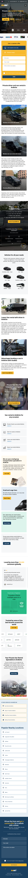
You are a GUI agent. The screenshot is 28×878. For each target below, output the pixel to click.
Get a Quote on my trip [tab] (12, 47)
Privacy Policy (22, 73)
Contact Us (9, 425)
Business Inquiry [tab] (11, 52)
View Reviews (15, 611)
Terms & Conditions (15, 874)
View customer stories (14, 232)
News (21, 874)
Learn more (19, 241)
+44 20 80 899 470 (13, 1)
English (2, 1)
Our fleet (9, 241)
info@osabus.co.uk (23, 1)
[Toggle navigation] (25, 5)
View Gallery (21, 312)
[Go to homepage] (5, 4)
